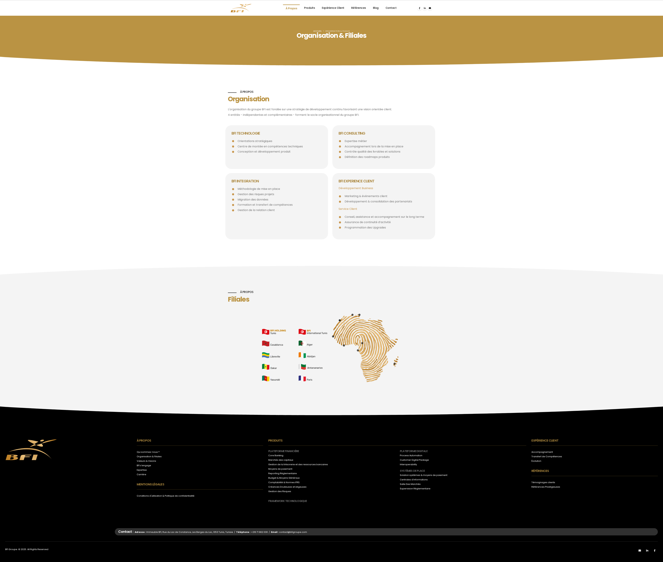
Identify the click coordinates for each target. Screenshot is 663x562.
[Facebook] (419, 8)
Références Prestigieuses (545, 486)
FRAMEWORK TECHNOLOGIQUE (287, 501)
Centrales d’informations (414, 479)
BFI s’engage (144, 465)
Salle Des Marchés (410, 484)
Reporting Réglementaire (282, 473)
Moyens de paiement (280, 468)
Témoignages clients (543, 482)
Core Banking (275, 455)
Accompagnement (542, 452)
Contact (391, 8)
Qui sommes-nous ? (148, 452)
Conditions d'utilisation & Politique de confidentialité (165, 495)
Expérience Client (333, 8)
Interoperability (408, 464)
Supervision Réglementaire (415, 488)
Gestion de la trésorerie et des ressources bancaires (298, 464)
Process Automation (411, 455)
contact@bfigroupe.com (293, 532)
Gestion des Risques (279, 491)
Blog (376, 8)
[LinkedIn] (424, 8)
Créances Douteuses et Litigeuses (287, 486)
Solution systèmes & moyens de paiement (423, 475)
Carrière (141, 474)
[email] (429, 8)
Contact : (125, 531)
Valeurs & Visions (146, 461)
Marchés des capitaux (280, 459)
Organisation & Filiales (149, 456)
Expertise (142, 469)
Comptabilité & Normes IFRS (284, 482)
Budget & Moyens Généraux (284, 477)
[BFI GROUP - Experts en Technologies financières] (241, 8)
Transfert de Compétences (546, 456)
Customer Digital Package (414, 459)
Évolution (536, 461)
